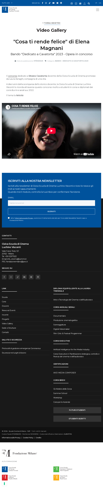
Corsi (4, 302)
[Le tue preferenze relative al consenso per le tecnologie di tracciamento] (4, 483)
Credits (38, 437)
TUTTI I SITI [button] (6, 3)
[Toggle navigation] (97, 9)
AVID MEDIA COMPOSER (64, 373)
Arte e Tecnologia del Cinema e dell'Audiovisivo (73, 300)
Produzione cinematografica (65, 320)
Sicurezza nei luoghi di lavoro (14, 353)
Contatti (5, 332)
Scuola (4, 297)
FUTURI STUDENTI (77, 410)
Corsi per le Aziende (61, 402)
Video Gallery (7, 323)
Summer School (60, 393)
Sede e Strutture (9, 328)
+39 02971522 (11, 256)
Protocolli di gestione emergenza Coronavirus (21, 348)
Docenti (5, 306)
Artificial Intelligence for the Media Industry (71, 349)
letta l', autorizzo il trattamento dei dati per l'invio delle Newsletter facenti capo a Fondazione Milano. (48, 219)
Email (11, 198)
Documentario (59, 316)
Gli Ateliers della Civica (62, 389)
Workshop (57, 398)
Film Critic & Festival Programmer (67, 333)
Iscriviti (51, 211)
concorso (12, 76)
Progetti (5, 319)
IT (96, 3)
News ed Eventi (8, 310)
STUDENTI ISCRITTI (77, 419)
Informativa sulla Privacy (24, 218)
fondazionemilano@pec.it (17, 261)
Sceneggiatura (59, 325)
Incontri (5, 315)
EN (100, 3)
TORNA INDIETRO (52, 23)
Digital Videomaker (61, 329)
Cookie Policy (28, 437)
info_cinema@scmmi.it (16, 259)
